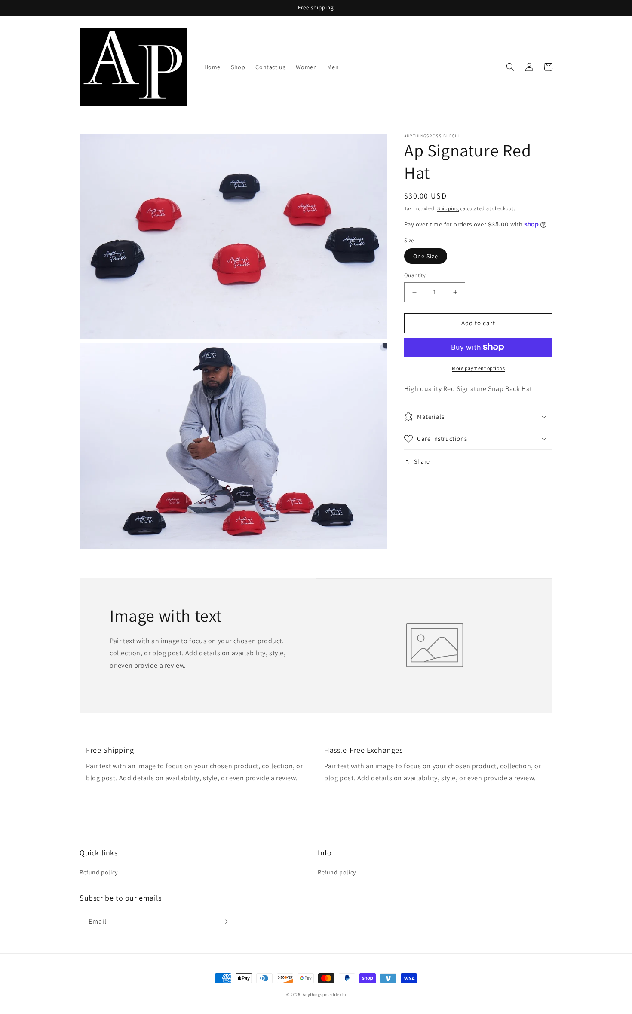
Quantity (415, 275)
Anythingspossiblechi (324, 994)
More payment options (478, 367)
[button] (510, 67)
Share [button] (422, 461)
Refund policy (99, 872)
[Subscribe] (224, 922)
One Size (425, 256)
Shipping (448, 208)
